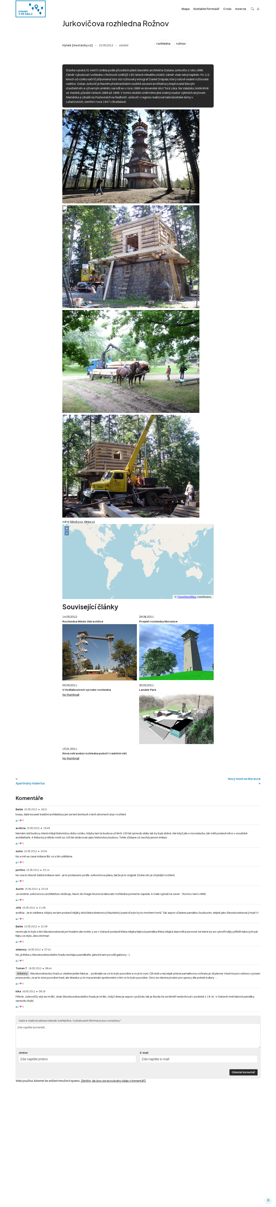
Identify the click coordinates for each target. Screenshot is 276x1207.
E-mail (144, 1052)
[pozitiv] (16, 821)
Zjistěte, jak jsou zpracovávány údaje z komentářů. (113, 1081)
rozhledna (163, 43)
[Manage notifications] (268, 1200)
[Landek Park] (176, 718)
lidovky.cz (76, 522)
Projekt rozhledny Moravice (158, 621)
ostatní (123, 45)
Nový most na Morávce (244, 779)
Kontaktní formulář (206, 9)
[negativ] (21, 821)
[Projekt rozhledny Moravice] (176, 652)
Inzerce (240, 9)
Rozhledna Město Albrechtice (82, 621)
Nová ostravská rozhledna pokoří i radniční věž (94, 753)
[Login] (258, 9)
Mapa (186, 9)
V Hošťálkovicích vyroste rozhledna (86, 690)
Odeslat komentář (243, 1072)
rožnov (181, 43)
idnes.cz (89, 522)
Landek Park (147, 690)
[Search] (252, 9)
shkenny (22, 973)
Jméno (23, 1052)
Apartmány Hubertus (30, 783)
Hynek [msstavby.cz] (77, 45)
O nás (227, 9)
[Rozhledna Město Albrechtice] (99, 652)
